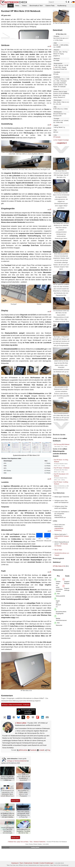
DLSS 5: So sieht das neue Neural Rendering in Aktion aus (7, 778)
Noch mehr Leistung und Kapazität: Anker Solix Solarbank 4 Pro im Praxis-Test (23, 814)
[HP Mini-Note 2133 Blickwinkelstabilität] (7, 370)
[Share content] (4, 717)
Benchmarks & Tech (36, 5)
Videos (24, 5)
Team (21, 863)
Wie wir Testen (58, 550)
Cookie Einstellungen (47, 863)
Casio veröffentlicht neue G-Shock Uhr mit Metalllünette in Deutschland (23, 777)
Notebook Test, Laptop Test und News (18, 841)
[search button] (66, 2)
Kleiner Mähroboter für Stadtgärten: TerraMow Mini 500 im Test (23, 831)
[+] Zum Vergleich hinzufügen (61, 140)
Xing (48, 750)
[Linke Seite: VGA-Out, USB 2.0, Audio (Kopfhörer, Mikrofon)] (26, 146)
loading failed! (5, 847)
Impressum (14, 863)
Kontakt (35, 863)
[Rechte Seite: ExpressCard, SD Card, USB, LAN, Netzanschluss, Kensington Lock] (26, 162)
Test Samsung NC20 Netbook (61, 444)
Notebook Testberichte (39, 841)
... (72, 5)
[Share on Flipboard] (37, 717)
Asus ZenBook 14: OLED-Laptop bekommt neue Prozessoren (23, 793)
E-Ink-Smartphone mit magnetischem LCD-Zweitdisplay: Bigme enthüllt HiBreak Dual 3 (7, 793)
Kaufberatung (61, 5)
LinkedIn (42, 750)
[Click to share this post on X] (23, 717)
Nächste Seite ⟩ (15, 800)
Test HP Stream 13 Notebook (61, 468)
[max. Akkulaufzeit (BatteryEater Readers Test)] (47, 535)
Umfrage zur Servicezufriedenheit (17, 761)
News (17, 5)
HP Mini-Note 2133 (59, 566)
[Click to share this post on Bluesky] (18, 717)
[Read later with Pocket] (33, 717)
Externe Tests (50, 5)
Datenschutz (28, 863)
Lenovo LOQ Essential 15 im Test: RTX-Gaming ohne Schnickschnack (7, 830)
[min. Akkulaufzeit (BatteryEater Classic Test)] (39, 535)
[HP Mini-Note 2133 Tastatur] (39, 294)
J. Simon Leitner (20, 723)
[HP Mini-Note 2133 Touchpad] (13, 294)
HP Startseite (56, 137)
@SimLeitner (23, 750)
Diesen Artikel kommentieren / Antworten (16, 704)
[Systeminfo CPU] (5, 447)
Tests (10, 5)
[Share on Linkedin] (42, 717)
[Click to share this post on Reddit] (28, 717)
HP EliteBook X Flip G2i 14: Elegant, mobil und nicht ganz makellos (7, 815)
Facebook (33, 750)
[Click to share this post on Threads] (13, 717)
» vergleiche (61, 143)
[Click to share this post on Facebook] (9, 717)
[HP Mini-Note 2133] (26, 34)
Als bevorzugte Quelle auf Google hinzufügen (28, 712)
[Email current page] (47, 717)
